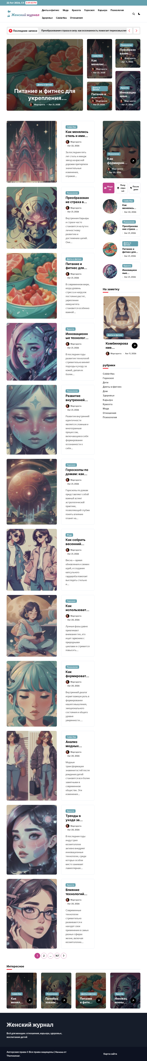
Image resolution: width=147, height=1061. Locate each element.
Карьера (102, 10)
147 (57, 955)
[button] (136, 31)
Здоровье (47, 17)
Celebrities (61, 17)
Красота (76, 10)
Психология (117, 10)
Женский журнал (30, 1024)
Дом (105, 391)
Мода (65, 10)
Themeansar (13, 1055)
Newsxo (59, 1052)
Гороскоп (89, 10)
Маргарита (50, 104)
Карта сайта (110, 1053)
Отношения (76, 17)
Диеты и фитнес (50, 10)
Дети (105, 382)
